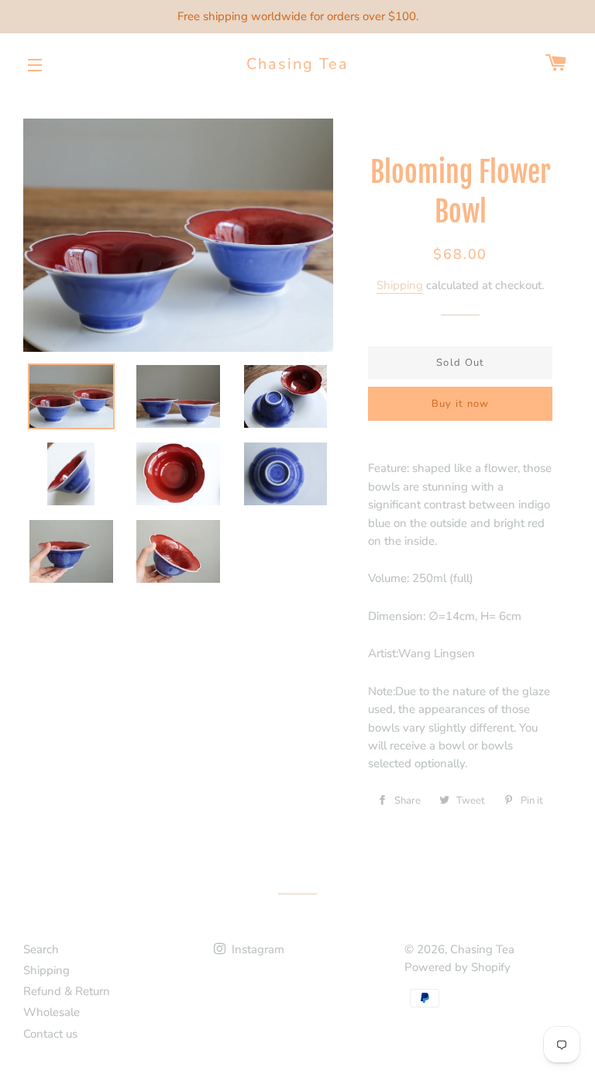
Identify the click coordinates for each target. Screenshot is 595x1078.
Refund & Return (66, 991)
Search (41, 949)
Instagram (256, 949)
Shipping (400, 285)
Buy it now (461, 404)
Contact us (50, 1034)
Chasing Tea (297, 63)
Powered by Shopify (457, 967)
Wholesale (51, 1012)
